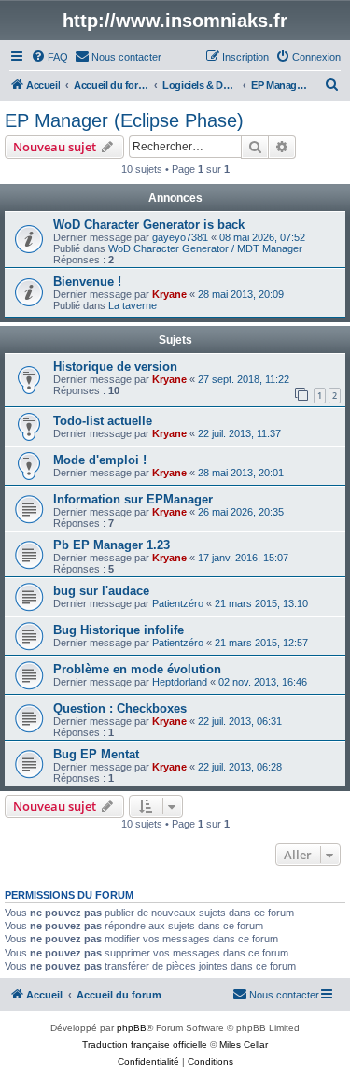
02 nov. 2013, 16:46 (262, 681)
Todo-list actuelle (102, 421)
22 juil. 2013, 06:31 (240, 721)
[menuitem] (49, 57)
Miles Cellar (243, 1045)
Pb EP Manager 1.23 (111, 545)
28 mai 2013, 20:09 (241, 294)
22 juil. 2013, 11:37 (239, 433)
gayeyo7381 (180, 237)
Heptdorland (179, 681)
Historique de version (115, 367)
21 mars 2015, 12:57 (261, 642)
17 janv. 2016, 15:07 (243, 557)
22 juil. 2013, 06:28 (240, 766)
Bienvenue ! (87, 282)
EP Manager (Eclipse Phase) (124, 120)
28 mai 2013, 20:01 (241, 472)
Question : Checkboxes (120, 708)
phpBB (132, 1028)
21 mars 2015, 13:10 (261, 603)
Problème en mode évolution (137, 669)
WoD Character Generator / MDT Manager (205, 248)
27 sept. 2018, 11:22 (243, 379)
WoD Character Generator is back (149, 225)
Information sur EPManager (133, 499)
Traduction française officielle (144, 1045)
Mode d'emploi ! (100, 460)
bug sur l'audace (101, 591)
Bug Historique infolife (118, 630)
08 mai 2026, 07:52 (262, 237)
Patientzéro (177, 603)
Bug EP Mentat (96, 754)
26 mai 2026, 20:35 (241, 511)
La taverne (132, 305)
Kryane (169, 294)
